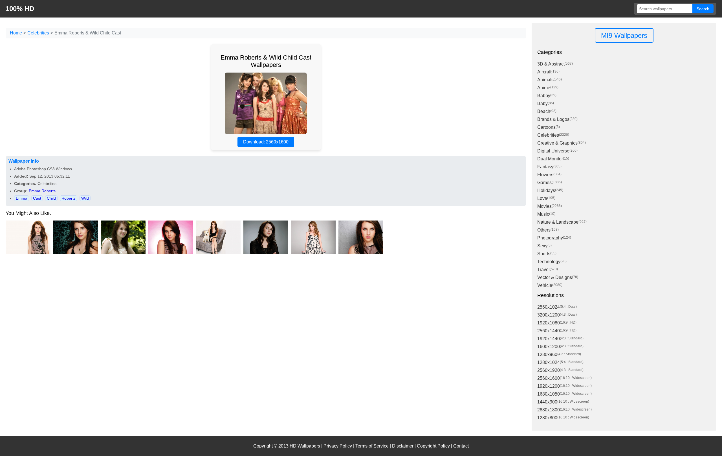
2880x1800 (548, 409)
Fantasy (545, 166)
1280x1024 (548, 362)
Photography (550, 237)
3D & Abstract (551, 64)
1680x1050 (548, 394)
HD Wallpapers (305, 446)
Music (543, 214)
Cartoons (546, 127)
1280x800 (547, 417)
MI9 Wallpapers (624, 35)
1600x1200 (548, 346)
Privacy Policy (337, 446)
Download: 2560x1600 (266, 141)
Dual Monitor (550, 158)
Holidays (546, 190)
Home (16, 32)
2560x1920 (548, 370)
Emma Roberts (42, 191)
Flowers (545, 174)
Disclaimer (402, 446)
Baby (542, 103)
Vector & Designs (554, 277)
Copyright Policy (433, 446)
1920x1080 (548, 322)
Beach (543, 111)
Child (51, 198)
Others (544, 230)
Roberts (68, 198)
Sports (543, 253)
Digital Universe (553, 151)
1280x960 (547, 354)
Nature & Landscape (557, 222)
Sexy (542, 245)
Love (542, 198)
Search (703, 8)
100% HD (20, 8)
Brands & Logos (553, 119)
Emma (21, 198)
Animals (545, 79)
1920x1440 (548, 338)
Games (544, 182)
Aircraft (544, 71)
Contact (461, 446)
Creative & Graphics (557, 143)
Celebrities (38, 32)
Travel (543, 269)
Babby (543, 95)
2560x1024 (548, 307)
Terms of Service (372, 446)
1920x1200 (548, 386)
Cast (37, 198)
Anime (543, 87)
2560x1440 (548, 330)
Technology (548, 261)
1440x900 (547, 402)
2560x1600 (548, 378)
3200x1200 (548, 315)
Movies (544, 206)
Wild (85, 198)
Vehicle (544, 285)
